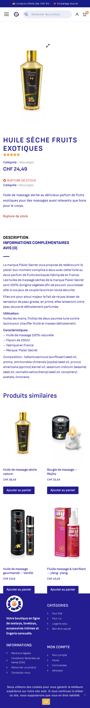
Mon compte (58, 647)
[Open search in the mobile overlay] (47, 14)
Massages (26, 162)
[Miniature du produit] (48, 45)
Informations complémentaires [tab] (36, 242)
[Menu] (6, 14)
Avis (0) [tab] (10, 248)
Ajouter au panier (18, 490)
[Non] (85, 695)
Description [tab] (15, 237)
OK (46, 701)
